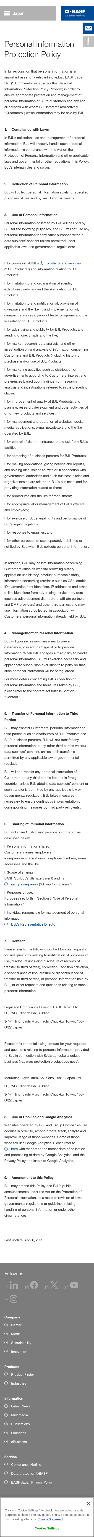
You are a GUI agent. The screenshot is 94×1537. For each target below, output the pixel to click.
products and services (64, 263)
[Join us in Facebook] (31, 1287)
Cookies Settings (47, 1528)
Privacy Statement (50, 1519)
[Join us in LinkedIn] (11, 1287)
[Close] (89, 1504)
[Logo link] (75, 13)
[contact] (88, 28)
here (14, 1149)
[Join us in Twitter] (51, 1287)
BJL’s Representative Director (34, 924)
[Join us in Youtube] (71, 1287)
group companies (24, 884)
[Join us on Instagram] (11, 1301)
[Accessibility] (88, 41)
